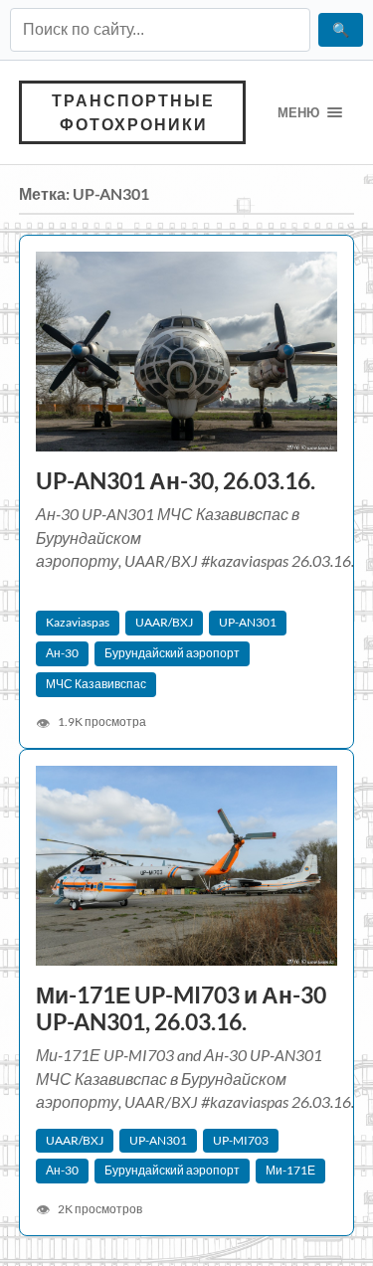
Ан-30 (62, 652)
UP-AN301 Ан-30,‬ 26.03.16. (175, 480)
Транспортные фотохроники (133, 111)
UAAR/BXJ (164, 622)
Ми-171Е (290, 1170)
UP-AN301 (248, 622)
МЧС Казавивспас (96, 683)
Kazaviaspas (77, 622)
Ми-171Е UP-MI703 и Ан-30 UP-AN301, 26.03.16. (181, 1008)
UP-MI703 (241, 1140)
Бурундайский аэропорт (172, 652)
